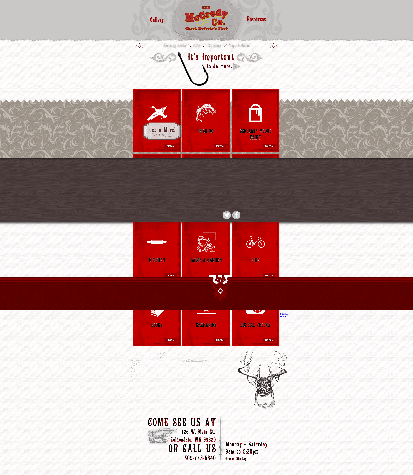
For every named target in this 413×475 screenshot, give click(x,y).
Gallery (157, 19)
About (237, 445)
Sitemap (284, 313)
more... (170, 146)
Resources (256, 18)
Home (237, 440)
